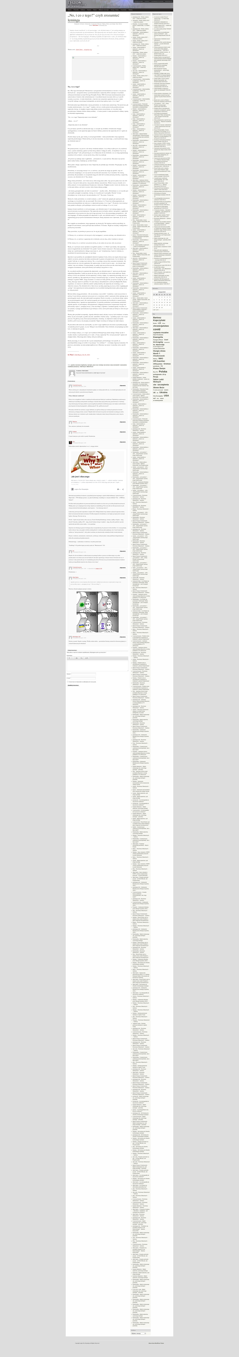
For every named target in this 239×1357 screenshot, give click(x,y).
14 (156, 302)
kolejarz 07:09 (99, 568)
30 (162, 307)
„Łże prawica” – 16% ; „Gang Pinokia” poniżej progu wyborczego (161, 105)
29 (159, 307)
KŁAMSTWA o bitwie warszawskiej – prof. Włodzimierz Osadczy (162, 269)
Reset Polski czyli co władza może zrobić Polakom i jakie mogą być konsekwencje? (161, 169)
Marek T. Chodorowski (159, 355)
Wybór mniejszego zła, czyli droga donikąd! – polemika (141, 716)
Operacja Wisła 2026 (159, 191)
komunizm (167, 342)
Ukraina (163, 392)
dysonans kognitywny (81, 365)
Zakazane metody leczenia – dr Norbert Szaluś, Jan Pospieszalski (162, 54)
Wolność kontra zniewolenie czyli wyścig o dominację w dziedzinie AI (162, 255)
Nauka (89, 10)
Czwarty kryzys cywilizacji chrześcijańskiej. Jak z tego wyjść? (161, 179)
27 (154, 307)
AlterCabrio (95, 25)
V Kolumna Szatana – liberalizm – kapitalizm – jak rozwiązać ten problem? (162, 211)
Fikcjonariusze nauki (159, 265)
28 (156, 307)
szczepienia (163, 384)
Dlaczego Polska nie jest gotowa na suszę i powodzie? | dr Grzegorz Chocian (162, 203)
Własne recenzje (104, 10)
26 (169, 305)
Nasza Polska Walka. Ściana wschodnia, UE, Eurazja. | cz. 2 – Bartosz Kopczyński (162, 131)
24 (164, 305)
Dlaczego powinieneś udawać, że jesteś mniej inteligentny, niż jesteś (162, 155)
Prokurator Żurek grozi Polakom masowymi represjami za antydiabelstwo (162, 85)
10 (164, 300)
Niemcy (155, 358)
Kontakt (147, 1)
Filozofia (76, 10)
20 (154, 305)
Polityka (103, 23)
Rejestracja (168, 1)
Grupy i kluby (115, 10)
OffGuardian (157, 364)
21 (156, 305)
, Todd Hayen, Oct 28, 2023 (79, 355)
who (158, 398)
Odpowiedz (123, 385)
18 (167, 302)
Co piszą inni (94, 23)
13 (154, 302)
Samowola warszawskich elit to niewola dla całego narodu (141, 783)
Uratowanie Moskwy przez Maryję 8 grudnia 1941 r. (141, 731)
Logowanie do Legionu (157, 1)
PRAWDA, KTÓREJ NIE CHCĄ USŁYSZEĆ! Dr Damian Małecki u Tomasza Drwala (162, 75)
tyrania (166, 390)
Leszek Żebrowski (159, 348)
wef (154, 398)
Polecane (99, 23)
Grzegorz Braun (158, 339)
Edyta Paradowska (158, 334)
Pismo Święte (159, 368)
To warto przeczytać (158, 390)
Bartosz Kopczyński (159, 318)
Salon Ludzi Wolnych (158, 380)
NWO (161, 358)
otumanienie (123, 365)
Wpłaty (131, 10)
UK (157, 392)
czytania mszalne (161, 333)
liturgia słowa (159, 351)
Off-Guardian (159, 361)
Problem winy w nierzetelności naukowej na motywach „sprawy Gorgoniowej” (162, 110)
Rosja (155, 377)
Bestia (155, 323)
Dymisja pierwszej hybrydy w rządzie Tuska (140, 1025)
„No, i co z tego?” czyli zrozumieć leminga (93, 17)
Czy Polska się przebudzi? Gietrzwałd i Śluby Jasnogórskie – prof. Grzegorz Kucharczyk (162, 115)
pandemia (156, 366)
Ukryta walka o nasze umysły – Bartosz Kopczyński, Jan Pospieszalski (162, 80)
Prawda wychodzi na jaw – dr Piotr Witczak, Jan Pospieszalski (140, 879)
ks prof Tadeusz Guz (158, 346)
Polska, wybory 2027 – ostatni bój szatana (139, 67)
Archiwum (82, 23)
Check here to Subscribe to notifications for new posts (82, 682)
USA (166, 395)
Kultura (83, 10)
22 (159, 305)
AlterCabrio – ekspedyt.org (84, 49)
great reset (95, 365)
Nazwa (68, 674)
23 (162, 305)
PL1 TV (155, 372)
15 (159, 302)
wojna (162, 398)
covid (156, 329)
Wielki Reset (90, 366)
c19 (159, 323)
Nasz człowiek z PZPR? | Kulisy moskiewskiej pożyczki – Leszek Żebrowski (162, 145)
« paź (154, 309)
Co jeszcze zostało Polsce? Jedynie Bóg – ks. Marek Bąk (141, 25)
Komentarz (69, 655)
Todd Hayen (83, 366)
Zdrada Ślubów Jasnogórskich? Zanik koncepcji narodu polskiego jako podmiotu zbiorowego (162, 59)
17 (164, 302)
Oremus (167, 364)
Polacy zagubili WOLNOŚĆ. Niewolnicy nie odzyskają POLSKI (161, 65)
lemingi (101, 365)
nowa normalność (115, 365)
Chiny (163, 323)
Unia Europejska (158, 396)
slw (154, 385)
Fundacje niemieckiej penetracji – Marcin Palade (140, 845)
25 (167, 305)
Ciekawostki (87, 23)
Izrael (166, 339)
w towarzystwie (158, 400)
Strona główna (139, 1)
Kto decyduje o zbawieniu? (161, 246)
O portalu (123, 10)
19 (169, 302)
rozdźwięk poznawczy (73, 366)
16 (162, 302)
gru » (157, 309)
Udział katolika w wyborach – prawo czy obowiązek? (140, 34)
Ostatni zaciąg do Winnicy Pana (162, 262)
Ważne (120, 23)
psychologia (112, 23)
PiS (162, 366)
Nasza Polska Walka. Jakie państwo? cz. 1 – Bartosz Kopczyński (161, 184)
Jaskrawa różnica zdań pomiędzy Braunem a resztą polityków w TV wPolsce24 (162, 136)
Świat (117, 23)
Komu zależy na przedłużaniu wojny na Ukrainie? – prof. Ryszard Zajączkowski (161, 34)
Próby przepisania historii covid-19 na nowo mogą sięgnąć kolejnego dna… (162, 49)
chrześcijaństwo (161, 326)
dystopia (89, 365)
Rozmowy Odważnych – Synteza (162, 218)
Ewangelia (158, 337)
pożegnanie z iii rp (159, 374)
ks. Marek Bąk (158, 345)
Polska (107, 23)
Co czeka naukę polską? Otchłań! (162, 29)
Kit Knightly (158, 342)
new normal (106, 365)
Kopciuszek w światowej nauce (162, 38)
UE (154, 392)
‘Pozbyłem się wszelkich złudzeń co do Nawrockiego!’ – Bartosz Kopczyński (162, 223)
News (95, 10)
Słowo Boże (158, 387)
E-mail (68, 678)
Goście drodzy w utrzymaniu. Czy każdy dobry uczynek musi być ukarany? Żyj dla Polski (162, 95)
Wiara (69, 10)
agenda (73, 365)
